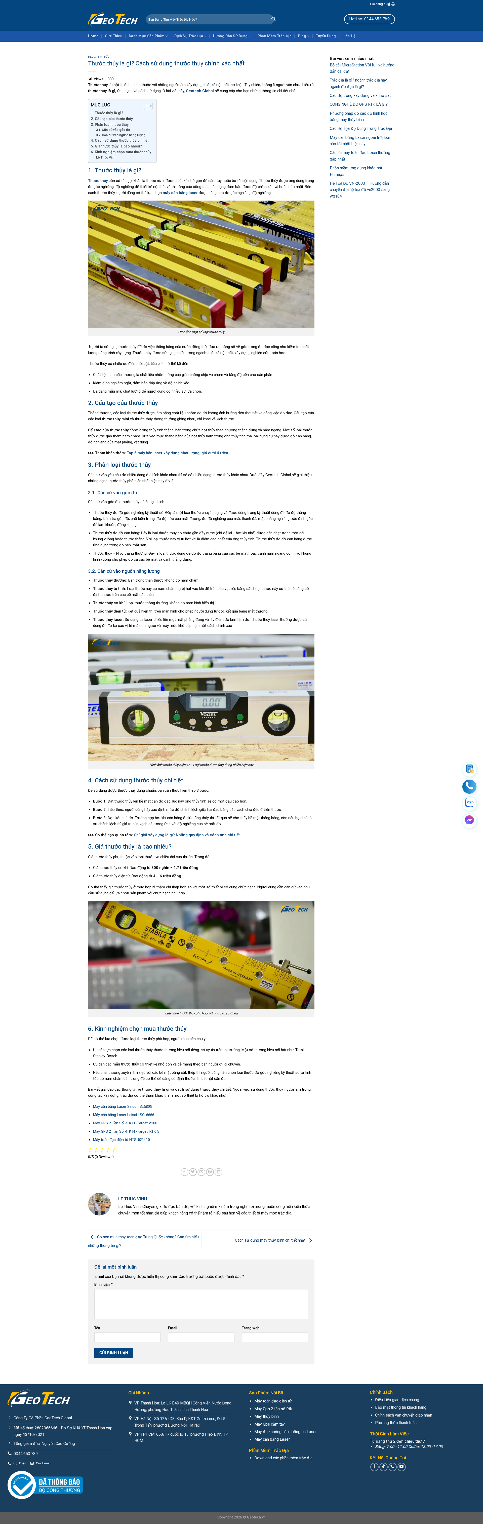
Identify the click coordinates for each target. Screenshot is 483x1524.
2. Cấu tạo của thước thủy (112, 119)
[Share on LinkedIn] (218, 1172)
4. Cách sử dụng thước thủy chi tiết (119, 140)
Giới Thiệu (113, 36)
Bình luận (103, 1284)
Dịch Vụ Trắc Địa (188, 36)
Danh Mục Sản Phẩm (147, 36)
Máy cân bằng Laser (272, 1439)
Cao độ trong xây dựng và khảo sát (360, 95)
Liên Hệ (348, 36)
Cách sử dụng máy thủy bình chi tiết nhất (270, 1240)
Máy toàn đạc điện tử (273, 1401)
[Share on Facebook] (184, 1172)
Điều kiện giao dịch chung (397, 1399)
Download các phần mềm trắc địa (283, 1458)
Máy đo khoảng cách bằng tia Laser (285, 1431)
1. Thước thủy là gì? (107, 113)
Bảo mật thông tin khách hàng (400, 1407)
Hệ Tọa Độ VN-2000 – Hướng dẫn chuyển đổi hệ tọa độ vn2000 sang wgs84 (360, 189)
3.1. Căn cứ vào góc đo (113, 130)
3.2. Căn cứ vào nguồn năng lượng (120, 135)
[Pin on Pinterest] (210, 1172)
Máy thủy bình (266, 1416)
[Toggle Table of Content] (145, 106)
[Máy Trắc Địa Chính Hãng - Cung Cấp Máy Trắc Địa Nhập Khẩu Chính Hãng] (113, 19)
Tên (97, 1328)
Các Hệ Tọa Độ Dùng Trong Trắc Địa (361, 128)
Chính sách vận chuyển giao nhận (403, 1415)
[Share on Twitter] (193, 1172)
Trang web (250, 1328)
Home (93, 36)
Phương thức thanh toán (396, 1422)
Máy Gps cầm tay (269, 1424)
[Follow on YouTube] (401, 1467)
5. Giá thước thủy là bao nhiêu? (116, 146)
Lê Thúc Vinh (105, 157)
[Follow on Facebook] (374, 1467)
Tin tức (103, 56)
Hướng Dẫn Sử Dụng (230, 36)
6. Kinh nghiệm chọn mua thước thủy (121, 152)
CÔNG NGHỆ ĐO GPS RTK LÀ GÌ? (359, 104)
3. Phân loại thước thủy (110, 125)
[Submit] (273, 19)
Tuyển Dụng (326, 36)
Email (172, 1328)
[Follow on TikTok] (383, 1467)
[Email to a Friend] (201, 1172)
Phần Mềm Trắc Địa (275, 36)
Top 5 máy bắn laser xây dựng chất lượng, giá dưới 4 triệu (177, 453)
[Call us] (392, 1467)
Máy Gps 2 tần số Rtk (273, 1408)
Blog (302, 36)
